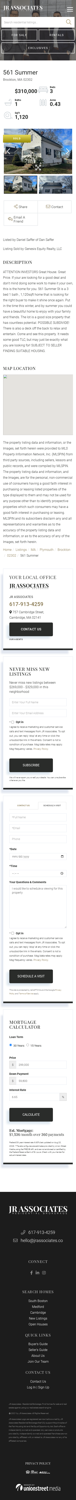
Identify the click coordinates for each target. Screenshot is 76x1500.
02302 (11, 555)
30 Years (18, 1045)
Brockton (64, 550)
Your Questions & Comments (27, 882)
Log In (31, 1387)
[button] (69, 22)
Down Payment (19, 1073)
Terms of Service (26, 993)
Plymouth (47, 550)
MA (33, 550)
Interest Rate (17, 1090)
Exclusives (38, 48)
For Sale (19, 35)
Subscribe (31, 765)
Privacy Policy (40, 749)
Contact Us (31, 629)
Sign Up (43, 1387)
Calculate (31, 1115)
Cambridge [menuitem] (38, 1313)
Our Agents (16, 639)
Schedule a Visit (52, 805)
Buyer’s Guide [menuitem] (38, 1344)
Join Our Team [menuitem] (38, 1361)
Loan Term (16, 1037)
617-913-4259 (26, 604)
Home (7, 550)
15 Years (35, 1045)
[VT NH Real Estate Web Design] (38, 1487)
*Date (13, 849)
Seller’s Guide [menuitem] (38, 1350)
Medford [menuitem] (38, 1307)
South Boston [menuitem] (38, 1301)
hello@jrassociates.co (42, 1240)
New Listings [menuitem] (38, 1318)
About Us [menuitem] (38, 1356)
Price (12, 1057)
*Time (13, 866)
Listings (21, 550)
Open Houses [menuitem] (38, 1324)
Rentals (56, 35)
